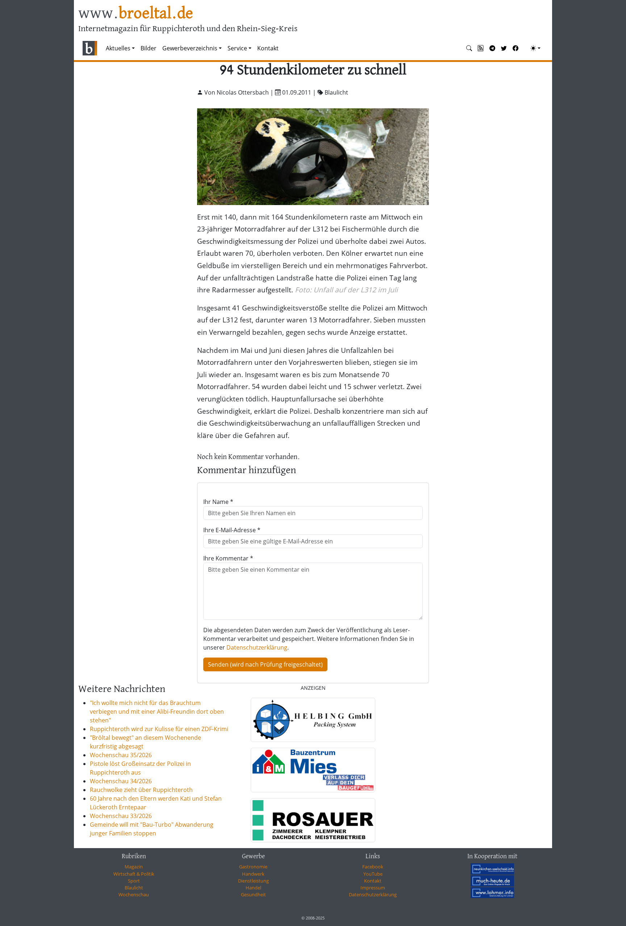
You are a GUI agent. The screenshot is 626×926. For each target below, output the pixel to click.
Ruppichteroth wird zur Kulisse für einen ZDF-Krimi (159, 729)
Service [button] (237, 48)
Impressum (372, 887)
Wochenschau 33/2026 (121, 816)
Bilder (148, 48)
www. (135, 14)
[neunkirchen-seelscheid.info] (492, 868)
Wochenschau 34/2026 (121, 781)
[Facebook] (515, 48)
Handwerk (253, 874)
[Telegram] (492, 48)
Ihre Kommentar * (228, 558)
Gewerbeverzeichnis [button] (189, 48)
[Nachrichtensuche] (469, 48)
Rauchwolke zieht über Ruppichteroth (141, 790)
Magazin (134, 866)
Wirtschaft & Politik (133, 874)
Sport (134, 880)
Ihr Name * (218, 502)
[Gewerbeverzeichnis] (313, 720)
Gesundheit (253, 894)
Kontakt (268, 48)
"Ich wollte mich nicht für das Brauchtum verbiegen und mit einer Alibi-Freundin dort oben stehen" (157, 711)
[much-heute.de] (492, 880)
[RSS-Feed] (481, 48)
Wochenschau (133, 894)
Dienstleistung (253, 880)
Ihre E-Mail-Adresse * (231, 530)
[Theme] (535, 48)
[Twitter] (504, 48)
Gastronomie (253, 866)
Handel (253, 887)
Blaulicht (134, 887)
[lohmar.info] (492, 892)
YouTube (373, 874)
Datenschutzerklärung (256, 647)
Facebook (372, 866)
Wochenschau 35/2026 (121, 755)
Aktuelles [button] (118, 48)
